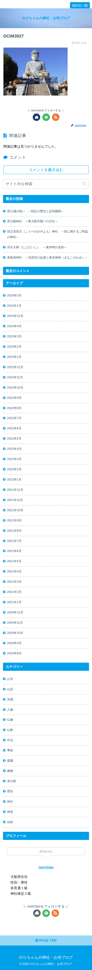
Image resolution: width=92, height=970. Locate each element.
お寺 (10, 679)
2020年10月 (15, 633)
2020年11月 (15, 622)
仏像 (10, 719)
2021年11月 (15, 500)
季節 (10, 750)
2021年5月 (14, 561)
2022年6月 (14, 428)
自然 (10, 822)
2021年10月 (15, 510)
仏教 (10, 730)
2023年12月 (15, 316)
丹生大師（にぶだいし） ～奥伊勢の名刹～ (38, 247)
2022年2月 (14, 469)
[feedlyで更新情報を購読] (46, 117)
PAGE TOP (47, 940)
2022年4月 (14, 448)
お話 (10, 689)
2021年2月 (14, 592)
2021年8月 (14, 530)
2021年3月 (14, 581)
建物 (10, 771)
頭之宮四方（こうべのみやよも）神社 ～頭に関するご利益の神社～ (47, 234)
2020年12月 (15, 612)
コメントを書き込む (46, 170)
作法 (10, 740)
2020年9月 (14, 643)
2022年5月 (14, 438)
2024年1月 (14, 305)
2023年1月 (14, 357)
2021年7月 (14, 541)
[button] (84, 183)
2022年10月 (15, 387)
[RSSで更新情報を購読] (55, 117)
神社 (10, 801)
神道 (10, 811)
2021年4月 (14, 571)
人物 (10, 709)
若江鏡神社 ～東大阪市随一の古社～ (32, 221)
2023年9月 (14, 326)
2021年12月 (15, 489)
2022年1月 (14, 479)
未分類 (11, 781)
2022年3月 (14, 459)
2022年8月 (14, 408)
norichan (46, 867)
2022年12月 (15, 367)
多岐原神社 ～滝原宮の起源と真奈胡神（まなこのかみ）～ (47, 257)
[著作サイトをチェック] (36, 117)
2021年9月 (14, 520)
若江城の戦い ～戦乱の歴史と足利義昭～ (35, 211)
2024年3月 (14, 295)
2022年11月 (15, 377)
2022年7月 (14, 418)
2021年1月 (14, 602)
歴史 (10, 791)
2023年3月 (14, 336)
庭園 (10, 760)
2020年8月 (14, 653)
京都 (10, 699)
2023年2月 (14, 346)
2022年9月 (14, 397)
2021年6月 (14, 551)
